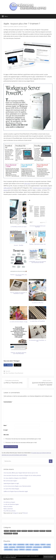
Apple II (22, 549)
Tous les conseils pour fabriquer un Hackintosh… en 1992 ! (18, 293)
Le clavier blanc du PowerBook (37, 321)
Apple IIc (28, 549)
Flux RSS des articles (9, 511)
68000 (10, 544)
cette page (27, 183)
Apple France (8, 549)
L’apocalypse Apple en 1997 (11, 483)
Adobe (31, 544)
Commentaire (8, 402)
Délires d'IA (42, 530)
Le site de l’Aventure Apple (11, 504)
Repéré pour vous (8, 533)
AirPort (43, 544)
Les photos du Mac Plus (37, 302)
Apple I (16, 549)
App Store (35, 549)
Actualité (6, 530)
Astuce (19, 530)
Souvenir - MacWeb (18, 245)
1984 (6, 544)
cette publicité (8, 188)
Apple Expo (47, 547)
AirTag (48, 544)
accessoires (21, 544)
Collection (36, 530)
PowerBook (11, 373)
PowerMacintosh (19, 373)
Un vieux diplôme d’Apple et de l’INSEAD (15, 478)
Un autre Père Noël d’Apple (11, 488)
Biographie (24, 530)
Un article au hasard (9, 502)
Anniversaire (12, 530)
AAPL (15, 544)
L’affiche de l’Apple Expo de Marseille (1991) (16, 491)
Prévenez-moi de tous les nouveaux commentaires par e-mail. (23, 439)
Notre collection (8, 508)
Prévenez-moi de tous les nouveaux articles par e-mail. (21, 442)
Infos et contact (8, 506)
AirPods (37, 544)
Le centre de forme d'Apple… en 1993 (18, 321)
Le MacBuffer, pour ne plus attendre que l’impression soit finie (37, 262)
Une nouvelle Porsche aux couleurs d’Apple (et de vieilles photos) (22, 475)
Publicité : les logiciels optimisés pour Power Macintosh (18, 353)
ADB (27, 544)
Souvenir (8, 371)
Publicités (49, 530)
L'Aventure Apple (22, 26)
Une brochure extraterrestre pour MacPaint (37, 226)
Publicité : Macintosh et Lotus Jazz (37, 244)
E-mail (6, 430)
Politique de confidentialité (10, 557)
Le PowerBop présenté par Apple (18, 226)
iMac (7, 373)
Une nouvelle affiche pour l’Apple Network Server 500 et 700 (21, 473)
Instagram (15, 513)
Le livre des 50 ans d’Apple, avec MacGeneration (17, 486)
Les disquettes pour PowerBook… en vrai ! (37, 341)
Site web (6, 434)
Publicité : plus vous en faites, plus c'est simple (18, 275)
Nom (5, 425)
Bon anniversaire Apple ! (10, 480)
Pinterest (25, 513)
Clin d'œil (30, 530)
